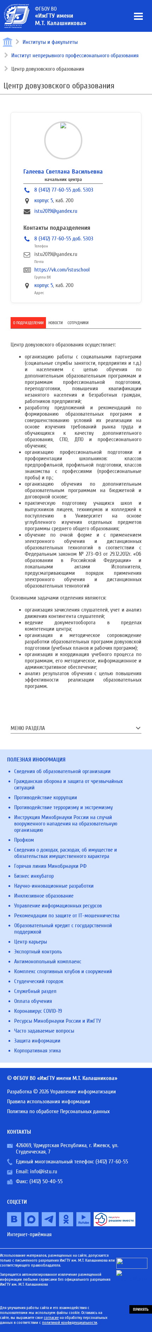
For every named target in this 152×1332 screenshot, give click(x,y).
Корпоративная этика (37, 1050)
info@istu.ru (43, 1171)
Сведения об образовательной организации (62, 771)
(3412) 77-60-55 (111, 1161)
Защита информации (37, 1041)
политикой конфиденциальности (69, 1322)
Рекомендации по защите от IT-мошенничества (66, 915)
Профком (24, 840)
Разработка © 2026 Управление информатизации (61, 1091)
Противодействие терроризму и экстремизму (63, 807)
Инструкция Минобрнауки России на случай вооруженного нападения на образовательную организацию (65, 823)
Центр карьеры (30, 942)
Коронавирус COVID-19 (38, 1011)
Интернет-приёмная (29, 1234)
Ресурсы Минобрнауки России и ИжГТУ (57, 1021)
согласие (51, 1317)
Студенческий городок (38, 981)
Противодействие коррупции (45, 797)
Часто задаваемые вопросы (44, 1031)
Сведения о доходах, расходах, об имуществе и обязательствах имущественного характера (65, 853)
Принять (140, 1309)
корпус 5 (43, 200)
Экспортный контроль (38, 951)
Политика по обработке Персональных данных (58, 1111)
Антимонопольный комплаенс (47, 961)
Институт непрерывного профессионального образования (75, 55)
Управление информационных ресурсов (58, 905)
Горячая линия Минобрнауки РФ (50, 866)
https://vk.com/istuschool (62, 270)
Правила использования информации (48, 1101)
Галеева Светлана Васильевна (63, 171)
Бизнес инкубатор (34, 876)
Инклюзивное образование (44, 896)
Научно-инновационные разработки (54, 886)
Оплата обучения (33, 1001)
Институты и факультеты (50, 42)
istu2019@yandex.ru (55, 211)
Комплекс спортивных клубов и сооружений (63, 971)
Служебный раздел (35, 991)
